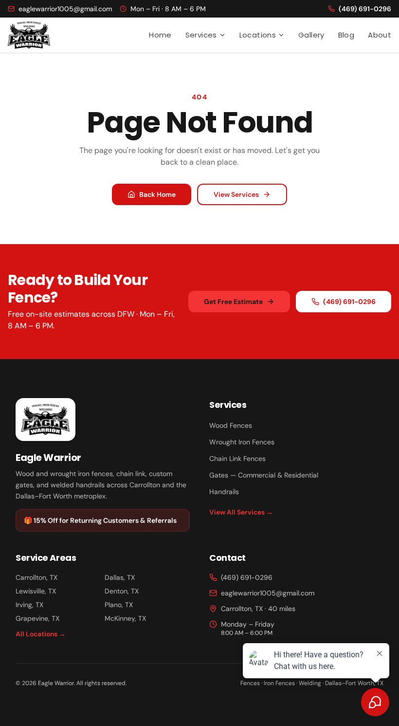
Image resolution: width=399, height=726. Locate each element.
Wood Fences (230, 425)
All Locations (41, 634)
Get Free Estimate (233, 301)
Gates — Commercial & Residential (263, 475)
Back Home (157, 194)
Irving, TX (29, 604)
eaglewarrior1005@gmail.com (267, 593)
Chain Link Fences (237, 458)
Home (160, 35)
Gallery (311, 35)
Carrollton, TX (36, 577)
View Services (236, 194)
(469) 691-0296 (349, 301)
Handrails (224, 491)
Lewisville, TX (36, 591)
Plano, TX (119, 604)
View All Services (241, 512)
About (379, 35)
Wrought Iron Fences (241, 442)
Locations (257, 35)
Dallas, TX (120, 577)
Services (201, 35)
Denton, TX (122, 591)
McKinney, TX (125, 618)
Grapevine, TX (37, 618)
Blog (346, 35)
